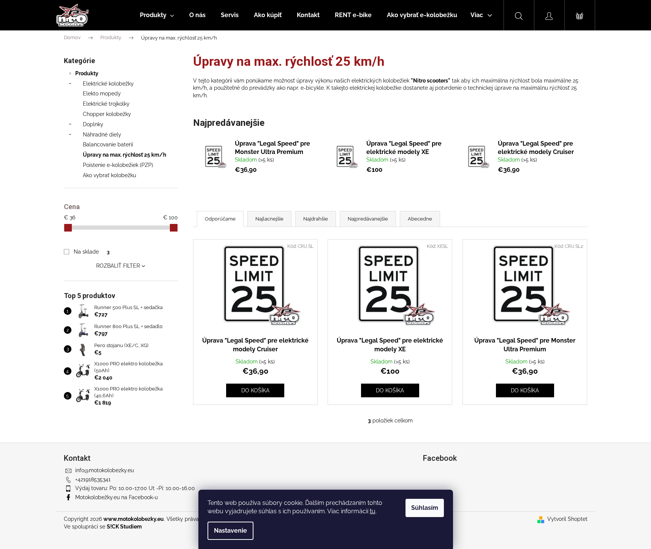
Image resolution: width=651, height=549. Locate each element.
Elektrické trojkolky (106, 104)
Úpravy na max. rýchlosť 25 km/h (124, 155)
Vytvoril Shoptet (567, 519)
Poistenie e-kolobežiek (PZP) (118, 165)
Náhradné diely (102, 135)
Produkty (86, 73)
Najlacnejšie (269, 219)
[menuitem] (157, 15)
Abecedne (420, 219)
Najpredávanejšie (368, 219)
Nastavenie (230, 530)
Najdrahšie (315, 219)
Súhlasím (424, 507)
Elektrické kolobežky (108, 84)
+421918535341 (93, 479)
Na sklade (91, 252)
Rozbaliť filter (118, 266)
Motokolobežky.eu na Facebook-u (116, 497)
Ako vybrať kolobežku (109, 175)
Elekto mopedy (102, 93)
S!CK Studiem (124, 527)
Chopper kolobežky (107, 114)
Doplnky (93, 124)
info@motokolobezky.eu (104, 470)
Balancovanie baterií (108, 144)
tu (372, 511)
